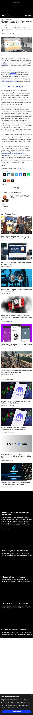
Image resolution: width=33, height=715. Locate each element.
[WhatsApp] (28, 174)
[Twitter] (4, 174)
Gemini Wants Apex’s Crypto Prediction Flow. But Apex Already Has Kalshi (15, 483)
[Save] (12, 181)
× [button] (31, 695)
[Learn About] (24, 176)
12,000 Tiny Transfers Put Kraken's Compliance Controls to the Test (13, 429)
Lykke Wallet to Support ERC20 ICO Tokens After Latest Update (16, 345)
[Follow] (4, 182)
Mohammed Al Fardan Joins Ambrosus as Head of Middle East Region (16, 371)
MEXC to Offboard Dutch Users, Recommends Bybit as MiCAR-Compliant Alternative (16, 456)
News (11, 19)
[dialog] (16, 704)
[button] (16, 709)
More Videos (5, 529)
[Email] (12, 174)
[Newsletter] (26, 15)
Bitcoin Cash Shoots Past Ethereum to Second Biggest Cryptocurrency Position (16, 237)
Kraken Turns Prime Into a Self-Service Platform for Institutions (15, 402)
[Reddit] (8, 180)
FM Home (2, 19)
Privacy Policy (21, 707)
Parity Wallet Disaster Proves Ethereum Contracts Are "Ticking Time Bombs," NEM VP (16, 317)
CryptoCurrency (7, 19)
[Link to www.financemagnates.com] (16, 225)
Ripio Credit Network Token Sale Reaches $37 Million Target (16, 263)
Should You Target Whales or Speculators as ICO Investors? (16, 290)
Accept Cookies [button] (16, 711)
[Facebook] (20, 174)
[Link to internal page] (5, 198)
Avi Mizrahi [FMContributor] (18, 25)
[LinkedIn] (8, 174)
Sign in (29, 15)
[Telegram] (16, 174)
